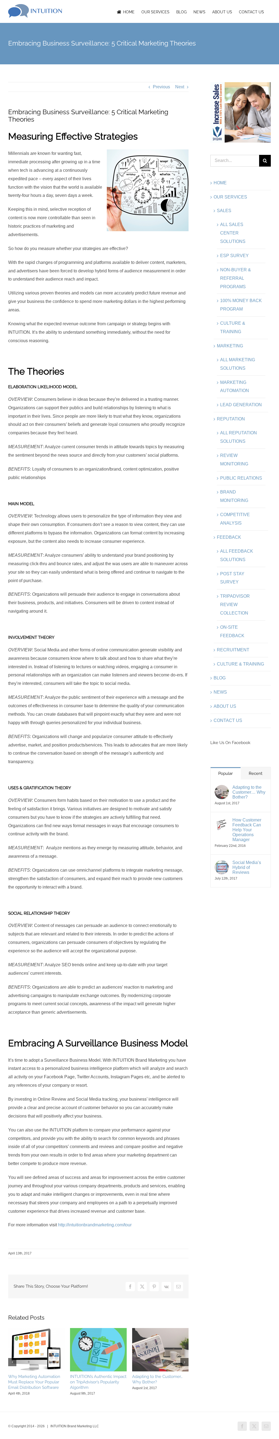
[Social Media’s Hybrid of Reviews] (222, 864)
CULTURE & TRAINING (240, 664)
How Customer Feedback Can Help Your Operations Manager (246, 830)
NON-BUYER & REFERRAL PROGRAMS (235, 278)
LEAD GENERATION (241, 404)
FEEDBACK (229, 537)
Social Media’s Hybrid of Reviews (246, 867)
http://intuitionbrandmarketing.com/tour (95, 1225)
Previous (161, 87)
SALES (224, 210)
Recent (255, 773)
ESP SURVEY (234, 255)
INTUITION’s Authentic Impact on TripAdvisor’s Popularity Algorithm (98, 1382)
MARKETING (230, 346)
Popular (225, 773)
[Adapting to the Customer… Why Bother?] (222, 789)
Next (179, 87)
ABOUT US (225, 706)
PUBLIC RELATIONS (241, 478)
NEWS (220, 692)
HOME (220, 182)
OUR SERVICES (230, 197)
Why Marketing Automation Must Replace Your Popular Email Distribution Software (34, 1382)
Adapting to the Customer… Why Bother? (248, 792)
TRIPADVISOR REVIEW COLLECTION (235, 604)
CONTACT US (228, 720)
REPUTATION (231, 419)
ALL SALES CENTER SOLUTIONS (232, 233)
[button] (12, 1362)
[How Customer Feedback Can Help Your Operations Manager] (222, 821)
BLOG (220, 678)
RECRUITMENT (233, 650)
